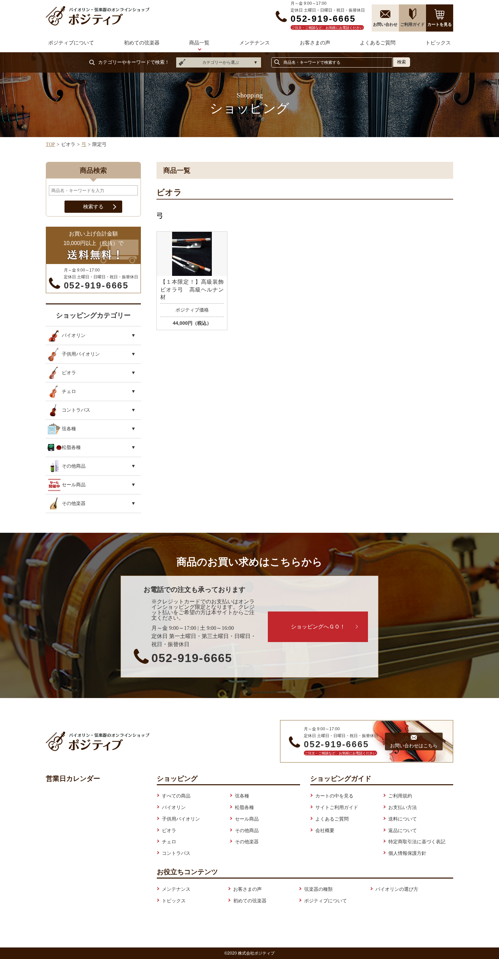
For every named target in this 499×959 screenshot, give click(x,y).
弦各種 (242, 795)
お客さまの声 (315, 42)
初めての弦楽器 (142, 42)
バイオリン (174, 807)
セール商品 (247, 819)
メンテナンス (254, 42)
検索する (93, 206)
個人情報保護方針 (407, 853)
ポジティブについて (71, 42)
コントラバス (176, 853)
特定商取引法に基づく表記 (416, 841)
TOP (50, 144)
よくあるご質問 (377, 42)
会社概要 (324, 830)
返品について (402, 830)
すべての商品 (176, 795)
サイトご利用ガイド (336, 807)
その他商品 (247, 830)
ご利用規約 (400, 795)
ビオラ (169, 830)
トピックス (438, 42)
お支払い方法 (402, 807)
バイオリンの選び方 (396, 889)
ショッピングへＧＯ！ (318, 626)
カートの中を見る (334, 795)
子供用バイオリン (181, 819)
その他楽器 (247, 841)
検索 (401, 61)
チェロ (169, 841)
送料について (402, 819)
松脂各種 (244, 807)
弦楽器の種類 (318, 889)
